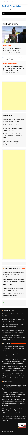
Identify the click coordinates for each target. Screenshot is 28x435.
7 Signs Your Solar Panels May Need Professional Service (13, 129)
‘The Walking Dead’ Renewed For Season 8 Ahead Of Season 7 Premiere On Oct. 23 (13, 68)
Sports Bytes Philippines (12, 268)
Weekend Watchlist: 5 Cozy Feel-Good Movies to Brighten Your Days (13, 120)
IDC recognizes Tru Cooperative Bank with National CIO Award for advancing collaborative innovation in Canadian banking (14, 410)
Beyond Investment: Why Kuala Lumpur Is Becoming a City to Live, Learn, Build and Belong (13, 348)
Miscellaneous (7, 45)
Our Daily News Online (11, 6)
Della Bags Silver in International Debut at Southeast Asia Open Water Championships (13, 274)
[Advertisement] (14, 96)
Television (14, 63)
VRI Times (6, 343)
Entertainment (7, 63)
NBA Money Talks (8, 285)
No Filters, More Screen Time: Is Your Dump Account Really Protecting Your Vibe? (13, 135)
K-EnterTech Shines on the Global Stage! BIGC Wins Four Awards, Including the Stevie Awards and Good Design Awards (14, 394)
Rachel (6, 52)
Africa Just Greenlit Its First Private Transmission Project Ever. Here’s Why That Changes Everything (13, 337)
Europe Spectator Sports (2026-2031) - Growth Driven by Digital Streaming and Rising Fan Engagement (14, 387)
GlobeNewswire (8, 382)
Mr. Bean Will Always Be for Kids (11, 125)
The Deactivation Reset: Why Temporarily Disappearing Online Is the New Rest (13, 143)
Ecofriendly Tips (8, 310)
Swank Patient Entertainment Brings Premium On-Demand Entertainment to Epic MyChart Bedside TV (14, 418)
